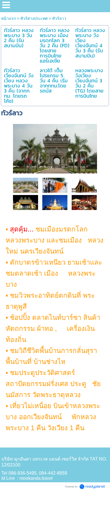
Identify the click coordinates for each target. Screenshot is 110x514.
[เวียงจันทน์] (55, 147)
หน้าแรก (8, 18)
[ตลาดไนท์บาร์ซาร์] (25, 202)
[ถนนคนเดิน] (84, 202)
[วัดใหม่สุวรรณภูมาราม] (84, 185)
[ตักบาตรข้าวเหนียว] (55, 185)
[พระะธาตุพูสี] (55, 202)
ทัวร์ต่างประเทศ (34, 18)
